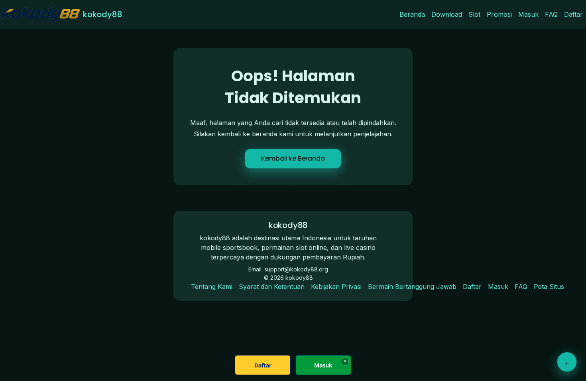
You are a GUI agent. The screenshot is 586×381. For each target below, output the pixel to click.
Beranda (412, 14)
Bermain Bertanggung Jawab (412, 287)
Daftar (573, 14)
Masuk (528, 14)
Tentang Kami (211, 287)
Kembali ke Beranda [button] (292, 158)
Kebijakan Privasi (336, 287)
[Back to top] (566, 361)
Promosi (499, 14)
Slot (474, 14)
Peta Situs (549, 287)
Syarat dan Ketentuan (272, 287)
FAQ (551, 14)
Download (446, 14)
